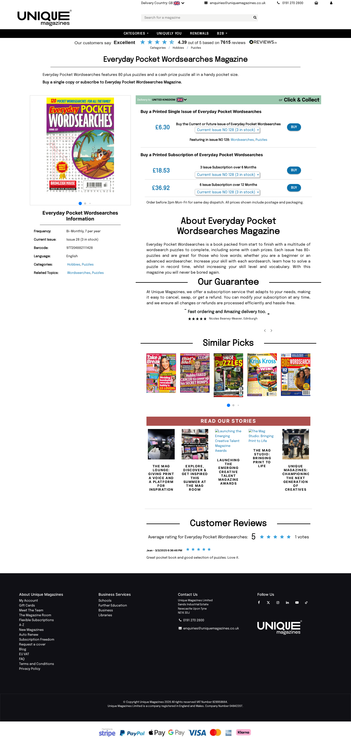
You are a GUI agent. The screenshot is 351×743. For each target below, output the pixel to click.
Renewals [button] (199, 33)
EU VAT (24, 654)
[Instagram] (277, 602)
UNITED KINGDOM (163, 99)
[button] (331, 3)
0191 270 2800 (193, 620)
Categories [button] (134, 33)
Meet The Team (31, 610)
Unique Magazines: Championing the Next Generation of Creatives (296, 477)
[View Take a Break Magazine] (161, 373)
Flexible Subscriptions (36, 620)
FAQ (22, 659)
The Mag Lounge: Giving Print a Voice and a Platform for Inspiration (161, 477)
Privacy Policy (29, 669)
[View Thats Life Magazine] (195, 373)
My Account (28, 600)
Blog (22, 649)
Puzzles (88, 264)
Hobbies (73, 264)
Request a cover (32, 644)
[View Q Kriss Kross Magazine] (262, 374)
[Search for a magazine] (254, 17)
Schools (105, 600)
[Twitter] (268, 602)
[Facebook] (258, 602)
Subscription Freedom (36, 639)
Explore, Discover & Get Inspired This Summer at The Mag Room (195, 477)
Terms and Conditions (36, 664)
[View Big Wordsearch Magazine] (295, 374)
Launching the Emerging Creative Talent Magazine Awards (228, 471)
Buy (294, 127)
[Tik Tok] (306, 602)
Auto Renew (28, 635)
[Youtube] (296, 602)
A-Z (21, 625)
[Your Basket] (316, 3)
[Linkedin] (287, 602)
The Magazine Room (35, 615)
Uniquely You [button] (169, 33)
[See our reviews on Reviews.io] (175, 43)
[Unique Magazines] (294, 627)
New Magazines (31, 630)
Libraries (105, 615)
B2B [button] (220, 33)
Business (106, 610)
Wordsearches (78, 273)
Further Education (113, 605)
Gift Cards (27, 605)
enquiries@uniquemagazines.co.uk (210, 628)
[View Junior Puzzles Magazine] (228, 375)
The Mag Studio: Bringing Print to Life (262, 458)
